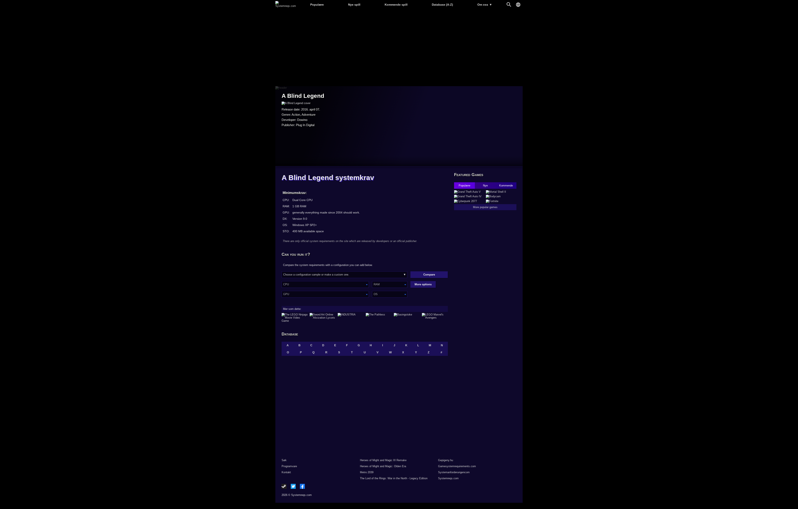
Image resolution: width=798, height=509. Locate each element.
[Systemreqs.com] (285, 5)
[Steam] (284, 486)
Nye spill (354, 4)
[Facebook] (302, 486)
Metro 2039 (366, 472)
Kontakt (286, 472)
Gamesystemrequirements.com (457, 466)
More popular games (485, 207)
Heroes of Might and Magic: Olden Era (383, 466)
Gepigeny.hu (445, 460)
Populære (317, 4)
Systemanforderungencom (454, 472)
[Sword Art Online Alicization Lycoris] (323, 317)
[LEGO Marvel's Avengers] (435, 317)
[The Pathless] (379, 317)
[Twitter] (293, 486)
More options (423, 284)
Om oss (484, 4)
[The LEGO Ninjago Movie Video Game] (295, 317)
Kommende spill (396, 4)
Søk (284, 460)
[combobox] (325, 284)
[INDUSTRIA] (351, 317)
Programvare (289, 466)
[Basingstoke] (407, 317)
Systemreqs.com (448, 478)
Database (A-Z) (442, 4)
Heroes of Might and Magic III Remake (383, 460)
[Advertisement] (399, 48)
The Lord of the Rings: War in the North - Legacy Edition (393, 478)
